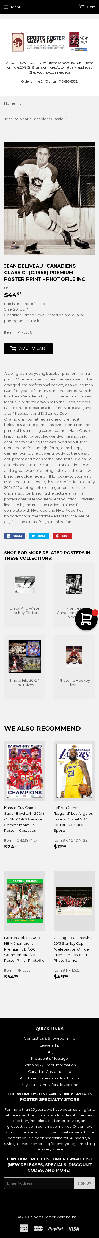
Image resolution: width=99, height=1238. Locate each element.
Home (9, 103)
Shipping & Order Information (49, 1065)
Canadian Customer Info (49, 1071)
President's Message (49, 1058)
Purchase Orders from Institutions (49, 1078)
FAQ (50, 1052)
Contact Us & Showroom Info (49, 1038)
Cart (90, 7)
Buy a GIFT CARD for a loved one (49, 1084)
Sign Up (84, 1183)
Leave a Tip (50, 1045)
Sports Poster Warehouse (54, 1217)
